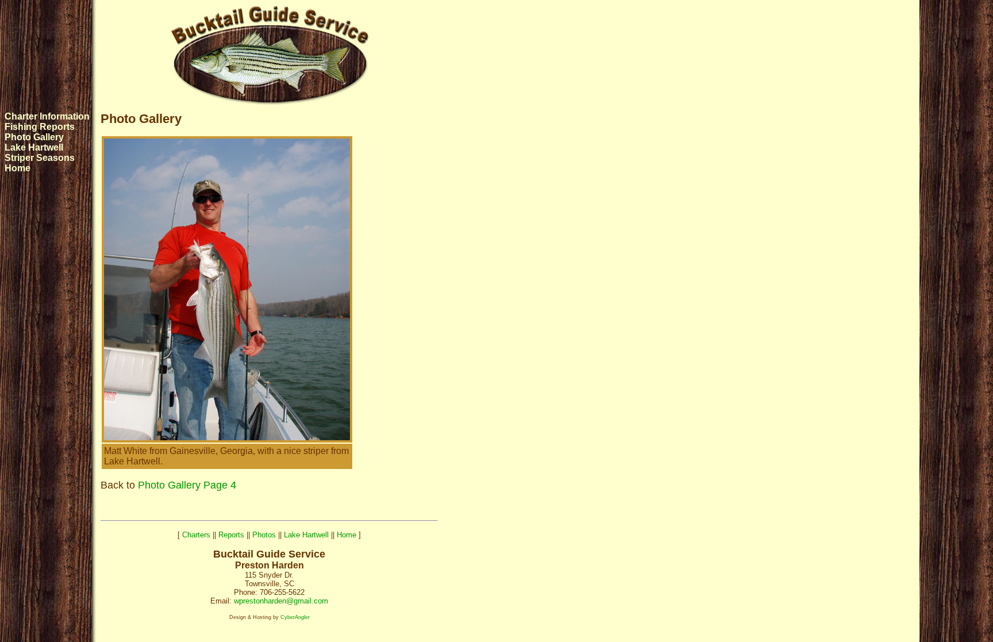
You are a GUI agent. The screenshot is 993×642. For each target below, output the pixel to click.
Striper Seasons (40, 158)
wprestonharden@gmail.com (281, 601)
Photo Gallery (34, 137)
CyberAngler (295, 617)
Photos (264, 534)
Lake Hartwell (34, 147)
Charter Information (47, 116)
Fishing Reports (40, 127)
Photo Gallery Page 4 (187, 485)
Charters (196, 534)
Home (17, 168)
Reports (231, 534)
